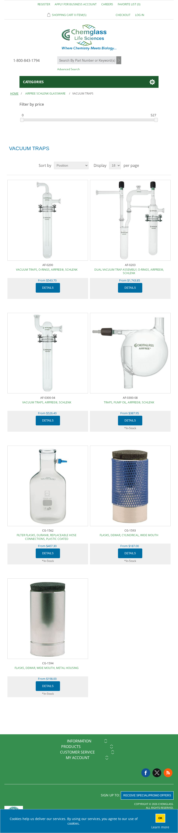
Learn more (160, 827)
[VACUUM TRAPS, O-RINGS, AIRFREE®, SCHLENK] (48, 220)
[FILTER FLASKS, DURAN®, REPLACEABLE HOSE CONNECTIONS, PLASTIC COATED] (48, 486)
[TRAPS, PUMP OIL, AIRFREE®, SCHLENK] (130, 353)
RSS (168, 772)
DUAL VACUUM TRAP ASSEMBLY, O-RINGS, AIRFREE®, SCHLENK (129, 271)
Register (44, 4)
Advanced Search (68, 69)
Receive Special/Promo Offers (147, 795)
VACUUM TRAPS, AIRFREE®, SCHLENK (46, 402)
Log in (139, 15)
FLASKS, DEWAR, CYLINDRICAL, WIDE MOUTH (129, 535)
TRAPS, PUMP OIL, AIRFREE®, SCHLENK (129, 402)
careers (107, 4)
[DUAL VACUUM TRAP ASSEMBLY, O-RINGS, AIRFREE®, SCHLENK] (130, 220)
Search (119, 60)
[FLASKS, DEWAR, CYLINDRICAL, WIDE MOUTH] (130, 486)
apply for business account (76, 4)
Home (14, 93)
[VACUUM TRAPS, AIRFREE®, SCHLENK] (48, 353)
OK (160, 818)
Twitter (157, 772)
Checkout (123, 15)
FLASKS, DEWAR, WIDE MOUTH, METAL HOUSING (47, 668)
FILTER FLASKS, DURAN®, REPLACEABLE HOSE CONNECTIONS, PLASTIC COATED (46, 537)
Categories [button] (33, 81)
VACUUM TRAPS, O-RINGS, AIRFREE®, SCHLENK (46, 270)
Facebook (145, 772)
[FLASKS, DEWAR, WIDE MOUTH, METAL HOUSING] (48, 619)
